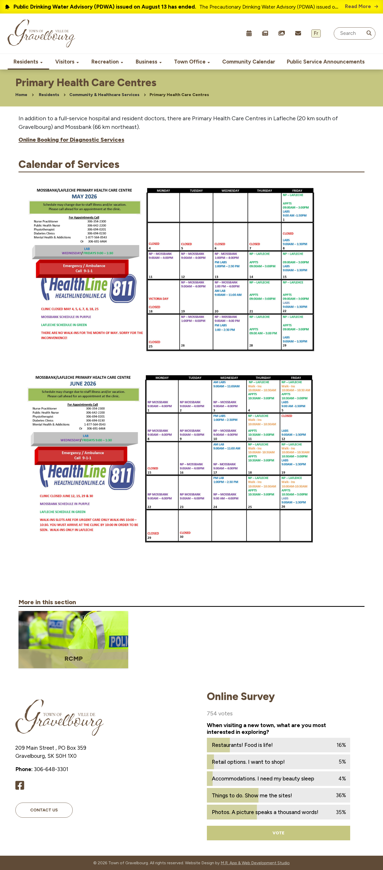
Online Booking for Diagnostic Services (71, 139)
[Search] (368, 33)
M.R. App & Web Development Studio (255, 862)
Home (21, 94)
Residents (49, 94)
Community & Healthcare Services (104, 94)
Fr (316, 33)
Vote (279, 832)
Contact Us (44, 810)
